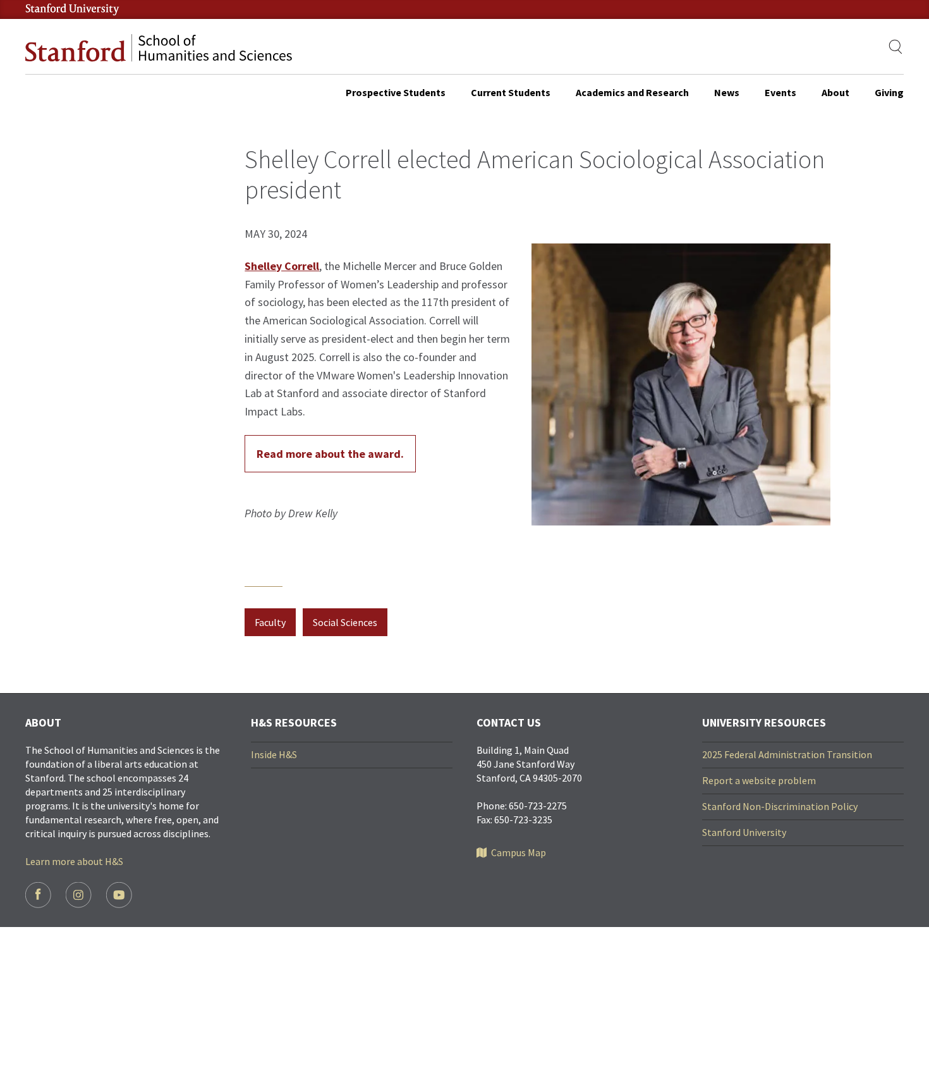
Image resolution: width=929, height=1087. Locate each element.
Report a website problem (759, 780)
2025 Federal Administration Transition (787, 754)
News (726, 92)
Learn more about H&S (74, 861)
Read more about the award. (330, 453)
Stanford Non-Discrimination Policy (780, 806)
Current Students (510, 92)
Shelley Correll (282, 266)
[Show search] (896, 46)
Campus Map (518, 852)
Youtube (119, 895)
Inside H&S (274, 754)
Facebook (38, 895)
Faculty (270, 622)
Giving (889, 92)
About (835, 92)
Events (780, 92)
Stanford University (744, 832)
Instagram (79, 895)
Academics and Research (632, 92)
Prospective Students (396, 92)
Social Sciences (345, 622)
